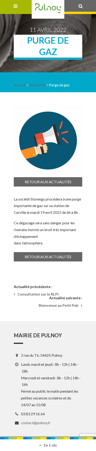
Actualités (37, 85)
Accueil (20, 85)
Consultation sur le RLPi (37, 294)
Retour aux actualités (48, 182)
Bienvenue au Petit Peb (59, 305)
